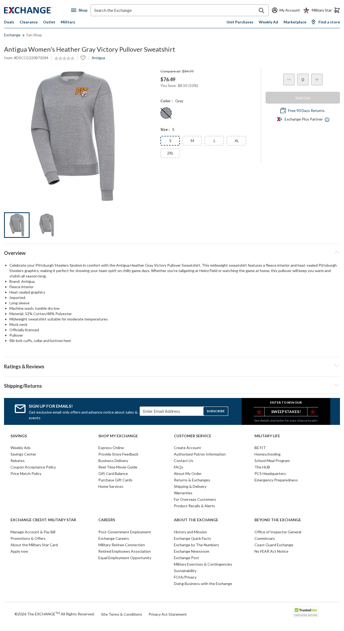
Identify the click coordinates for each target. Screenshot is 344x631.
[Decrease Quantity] (289, 79)
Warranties (183, 493)
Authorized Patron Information (200, 454)
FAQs (178, 467)
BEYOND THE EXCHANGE (278, 520)
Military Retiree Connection (121, 544)
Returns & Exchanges (192, 480)
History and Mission (190, 532)
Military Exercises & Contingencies (203, 564)
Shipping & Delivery (190, 486)
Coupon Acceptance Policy (33, 467)
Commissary (265, 538)
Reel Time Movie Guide (117, 467)
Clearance (29, 22)
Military (68, 22)
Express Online (111, 447)
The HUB (262, 467)
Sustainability (185, 570)
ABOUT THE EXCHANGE (196, 520)
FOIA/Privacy (185, 577)
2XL (170, 153)
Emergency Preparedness (276, 480)
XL (237, 140)
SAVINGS (18, 436)
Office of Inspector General (278, 532)
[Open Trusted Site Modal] (306, 612)
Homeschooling (268, 454)
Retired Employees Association (124, 551)
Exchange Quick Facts (192, 538)
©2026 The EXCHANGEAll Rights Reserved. (55, 613)
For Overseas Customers (195, 499)
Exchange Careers (113, 538)
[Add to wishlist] (83, 58)
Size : (165, 129)
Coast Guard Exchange (274, 544)
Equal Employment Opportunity (124, 557)
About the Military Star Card (34, 544)
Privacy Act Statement (168, 614)
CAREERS (106, 520)
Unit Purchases (240, 22)
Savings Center (23, 454)
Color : (166, 100)
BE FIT (260, 447)
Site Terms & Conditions (121, 614)
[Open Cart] (337, 10)
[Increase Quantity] (316, 79)
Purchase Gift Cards (115, 480)
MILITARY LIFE (267, 436)
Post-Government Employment (124, 532)
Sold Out (302, 98)
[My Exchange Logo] (37, 10)
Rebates (17, 460)
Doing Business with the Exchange (203, 583)
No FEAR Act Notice (271, 551)
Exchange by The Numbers (196, 544)
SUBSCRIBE (216, 411)
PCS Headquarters (270, 473)
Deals (9, 22)
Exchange (12, 35)
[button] (172, 365)
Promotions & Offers (28, 538)
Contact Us (183, 460)
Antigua (98, 57)
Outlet (49, 22)
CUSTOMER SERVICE (192, 436)
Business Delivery (113, 460)
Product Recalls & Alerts (194, 505)
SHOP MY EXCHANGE (118, 436)
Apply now (19, 551)
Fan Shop (34, 35)
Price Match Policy (25, 473)
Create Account (187, 447)
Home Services (110, 486)
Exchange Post (186, 557)
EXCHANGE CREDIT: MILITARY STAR (43, 520)
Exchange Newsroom (191, 551)
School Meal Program (272, 460)
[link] (64, 58)
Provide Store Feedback (118, 454)
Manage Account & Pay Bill (32, 532)
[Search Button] (261, 10)
